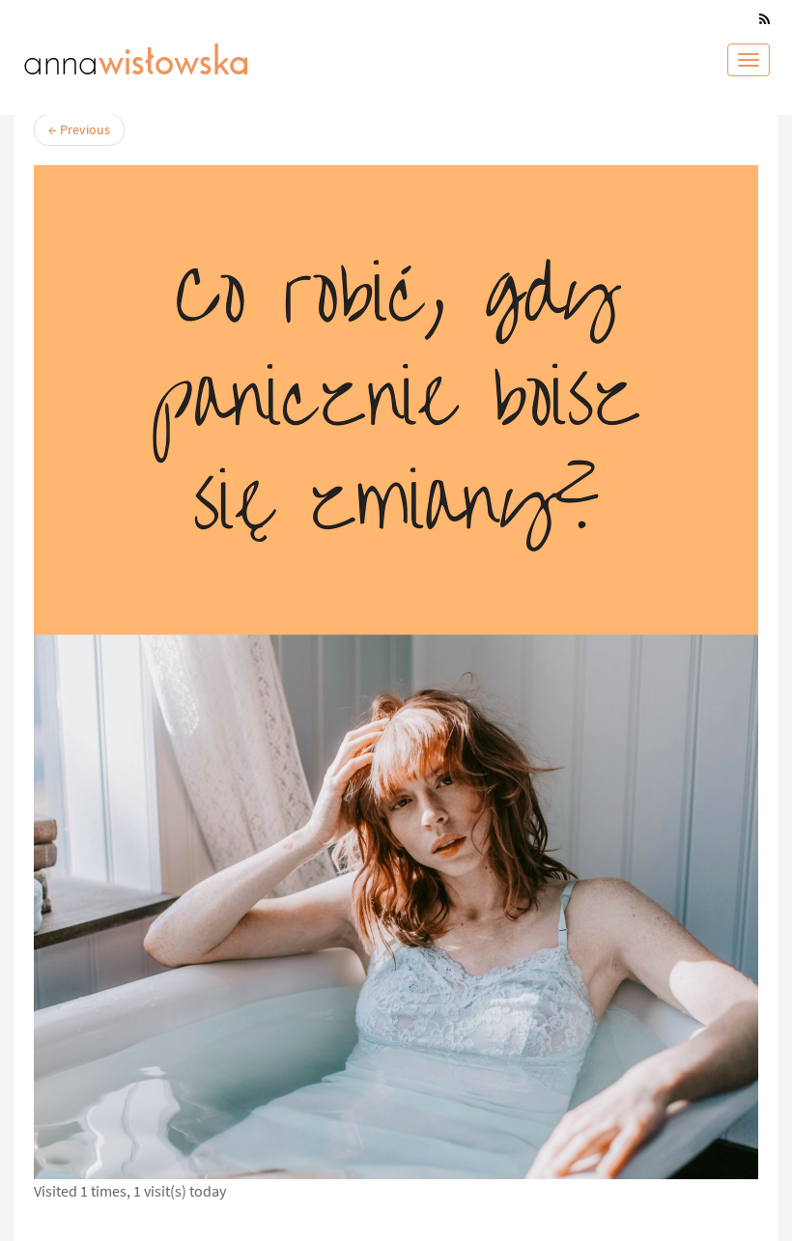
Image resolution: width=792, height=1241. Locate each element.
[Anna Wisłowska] (136, 55)
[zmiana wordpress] (396, 672)
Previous (79, 129)
